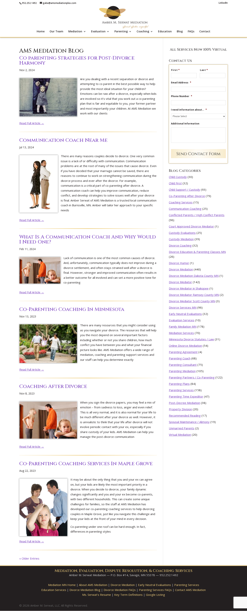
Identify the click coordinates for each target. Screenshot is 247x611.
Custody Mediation (181, 239)
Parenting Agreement (183, 352)
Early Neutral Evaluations (185, 314)
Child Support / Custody (184, 189)
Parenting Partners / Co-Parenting (192, 377)
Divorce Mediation (181, 269)
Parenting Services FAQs (155, 590)
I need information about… (189, 109)
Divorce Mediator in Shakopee (189, 288)
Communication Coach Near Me (63, 140)
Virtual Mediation (180, 434)
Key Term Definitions (128, 595)
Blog (180, 31)
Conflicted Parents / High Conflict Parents (196, 215)
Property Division (180, 409)
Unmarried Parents (181, 428)
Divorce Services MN (182, 307)
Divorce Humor (179, 263)
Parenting (121, 31)
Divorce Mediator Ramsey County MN (194, 295)
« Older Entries (29, 558)
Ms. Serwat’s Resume (96, 595)
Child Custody (178, 177)
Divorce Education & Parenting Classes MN (197, 252)
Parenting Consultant (183, 365)
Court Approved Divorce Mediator (191, 226)
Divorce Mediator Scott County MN (192, 301)
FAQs (191, 31)
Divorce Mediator (180, 282)
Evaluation (98, 31)
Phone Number (181, 96)
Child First (175, 183)
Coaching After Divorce (53, 386)
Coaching (143, 31)
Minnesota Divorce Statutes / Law (191, 339)
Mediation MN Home (62, 585)
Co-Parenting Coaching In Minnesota (71, 309)
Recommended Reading (185, 415)
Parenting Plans (179, 384)
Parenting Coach (179, 358)
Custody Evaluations (182, 233)
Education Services (53, 590)
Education (165, 31)
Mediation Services (181, 333)
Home (41, 31)
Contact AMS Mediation (190, 590)
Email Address (181, 82)
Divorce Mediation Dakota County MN (194, 276)
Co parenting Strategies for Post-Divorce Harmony (76, 60)
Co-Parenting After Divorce (187, 196)
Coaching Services (181, 202)
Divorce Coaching (180, 245)
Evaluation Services (181, 320)
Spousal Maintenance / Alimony (189, 422)
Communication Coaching (185, 209)
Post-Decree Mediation (184, 403)
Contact (204, 31)
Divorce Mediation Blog (84, 590)
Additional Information (185, 123)
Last (204, 70)
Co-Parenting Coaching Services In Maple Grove (86, 463)
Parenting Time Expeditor (186, 396)
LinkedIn (223, 3)
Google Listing (155, 595)
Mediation (75, 31)
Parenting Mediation (182, 371)
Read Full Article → (31, 123)
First (175, 70)
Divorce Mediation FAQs (120, 590)
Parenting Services (181, 390)
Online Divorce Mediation (185, 345)
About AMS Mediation (93, 585)
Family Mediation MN (182, 326)
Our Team (56, 31)
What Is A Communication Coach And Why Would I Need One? (87, 239)
